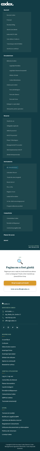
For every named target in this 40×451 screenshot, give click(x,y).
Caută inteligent (7, 387)
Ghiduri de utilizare (8, 357)
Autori (6, 240)
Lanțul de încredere (12, 197)
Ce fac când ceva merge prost (15, 201)
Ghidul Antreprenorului (13, 155)
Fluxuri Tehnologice (12, 140)
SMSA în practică (11, 131)
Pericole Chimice (14, 95)
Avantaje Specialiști (8, 354)
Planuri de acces (9, 235)
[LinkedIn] (17, 327)
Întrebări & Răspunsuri (13, 223)
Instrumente (8, 162)
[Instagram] (8, 327)
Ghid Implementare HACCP (14, 150)
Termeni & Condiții (8, 413)
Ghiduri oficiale (13, 75)
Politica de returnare (9, 431)
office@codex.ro (10, 321)
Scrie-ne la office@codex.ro (20, 289)
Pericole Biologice (14, 90)
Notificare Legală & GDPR (10, 417)
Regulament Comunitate (10, 424)
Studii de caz (10, 121)
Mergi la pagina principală (20, 283)
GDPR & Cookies (7, 398)
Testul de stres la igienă (14, 177)
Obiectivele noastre (9, 347)
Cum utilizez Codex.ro (13, 39)
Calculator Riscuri (12, 173)
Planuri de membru (8, 383)
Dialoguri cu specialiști (13, 104)
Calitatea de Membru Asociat (11, 420)
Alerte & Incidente (12, 30)
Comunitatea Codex (12, 218)
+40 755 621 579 (10, 318)
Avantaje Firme (7, 350)
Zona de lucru (13, 167)
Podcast (9, 20)
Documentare (8, 56)
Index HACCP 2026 (12, 34)
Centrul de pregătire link (14, 228)
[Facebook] (4, 327)
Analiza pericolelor (12, 85)
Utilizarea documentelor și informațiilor (15, 427)
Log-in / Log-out (7, 376)
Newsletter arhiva (8, 365)
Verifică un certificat (12, 49)
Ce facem (5, 343)
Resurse (6, 116)
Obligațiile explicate (12, 126)
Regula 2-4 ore (11, 192)
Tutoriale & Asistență (9, 401)
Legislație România (14, 66)
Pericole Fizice (13, 99)
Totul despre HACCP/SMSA (14, 44)
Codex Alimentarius (15, 80)
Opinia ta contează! (8, 361)
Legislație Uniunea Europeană (17, 71)
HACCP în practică (12, 135)
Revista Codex (11, 15)
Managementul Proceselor (14, 145)
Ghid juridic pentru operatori (15, 109)
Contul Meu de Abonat (9, 380)
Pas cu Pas (10, 187)
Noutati (6, 10)
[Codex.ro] (11, 304)
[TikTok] (12, 327)
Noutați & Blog (11, 25)
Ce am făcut (6, 340)
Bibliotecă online (11, 61)
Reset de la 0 (10, 182)
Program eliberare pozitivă (14, 206)
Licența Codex (7, 434)
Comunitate (8, 213)
